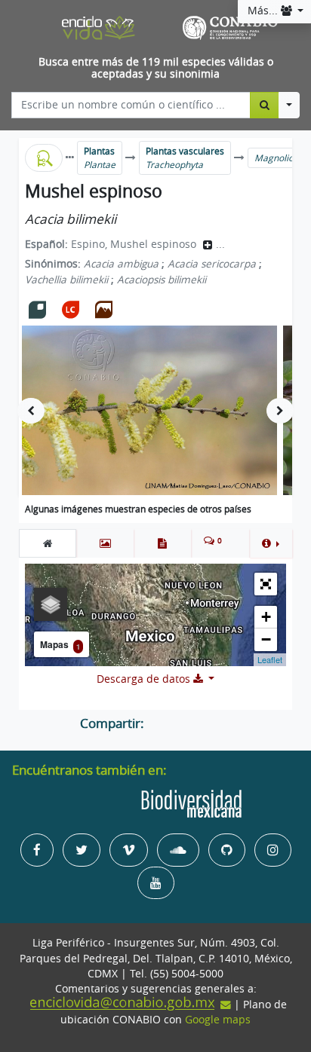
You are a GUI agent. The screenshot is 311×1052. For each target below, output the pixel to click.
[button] (270, 543)
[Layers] (50, 604)
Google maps (218, 1019)
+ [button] (266, 616)
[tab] (47, 543)
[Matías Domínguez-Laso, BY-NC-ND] (149, 410)
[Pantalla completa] (265, 584)
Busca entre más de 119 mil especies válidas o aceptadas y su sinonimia (155, 68)
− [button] (266, 639)
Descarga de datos (145, 679)
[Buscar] (264, 105)
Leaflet (269, 659)
